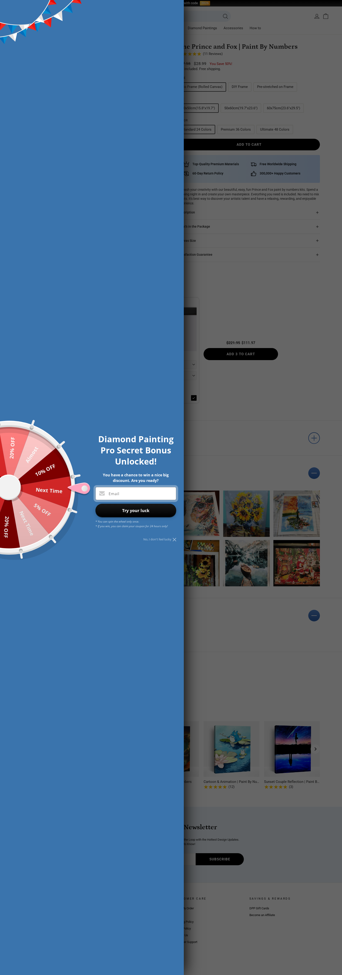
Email (114, 494)
